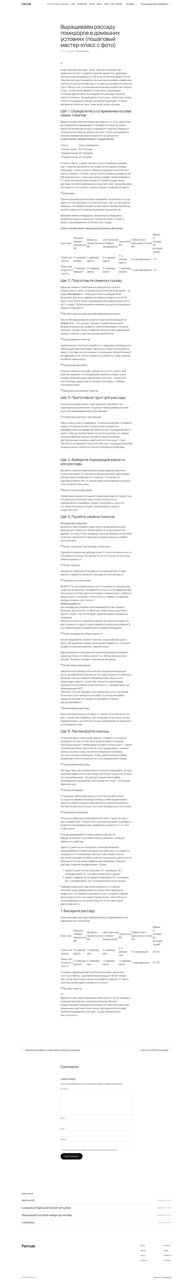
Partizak (26, 4)
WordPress (167, 1277)
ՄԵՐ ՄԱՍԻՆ (117, 4)
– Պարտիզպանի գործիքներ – (154, 4)
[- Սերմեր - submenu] (136, 4)
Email (63, 1129)
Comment (64, 1089)
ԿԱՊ (106, 4)
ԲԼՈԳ (92, 4)
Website (63, 1139)
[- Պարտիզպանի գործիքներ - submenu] (170, 4)
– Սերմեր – (130, 4)
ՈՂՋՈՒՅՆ (82, 4)
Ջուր (99, 4)
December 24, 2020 (164, 1208)
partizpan (71, 51)
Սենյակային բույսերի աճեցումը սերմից (47, 1215)
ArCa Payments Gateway (58, 4)
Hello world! (28, 1200)
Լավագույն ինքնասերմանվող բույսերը (46, 1207)
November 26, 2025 (164, 1200)
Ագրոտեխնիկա (82, 51)
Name (63, 1118)
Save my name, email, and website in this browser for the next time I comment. (90, 1150)
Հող (73, 4)
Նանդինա (28, 1222)
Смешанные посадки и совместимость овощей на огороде (52, 1049)
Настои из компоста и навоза (154, 1049)
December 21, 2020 (164, 1222)
